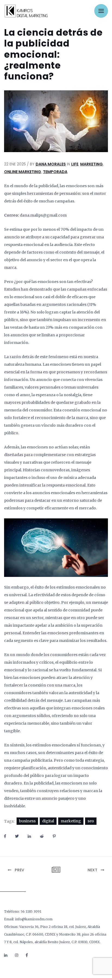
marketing (71, 821)
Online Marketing (22, 171)
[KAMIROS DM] (26, 11)
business (27, 821)
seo (91, 821)
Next (93, 870)
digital (48, 821)
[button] (101, 11)
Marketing (91, 164)
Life (74, 164)
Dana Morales (51, 164)
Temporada (55, 171)
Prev (19, 870)
